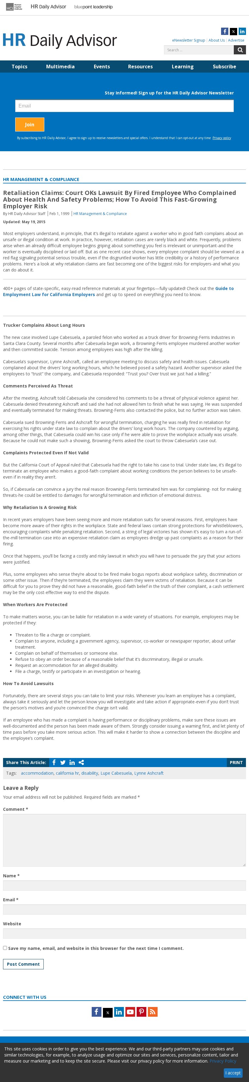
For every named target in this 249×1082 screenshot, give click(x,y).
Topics (19, 66)
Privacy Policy (223, 1061)
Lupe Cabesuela (116, 773)
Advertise (236, 40)
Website (12, 924)
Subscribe (224, 66)
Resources (140, 66)
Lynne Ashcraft (149, 773)
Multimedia (60, 66)
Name (11, 876)
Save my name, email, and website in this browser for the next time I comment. (96, 948)
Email (11, 900)
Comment (15, 809)
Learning (183, 66)
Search (240, 49)
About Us (217, 40)
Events (102, 66)
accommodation (37, 773)
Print (236, 762)
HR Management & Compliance (100, 213)
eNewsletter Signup (188, 40)
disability (89, 773)
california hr (67, 773)
